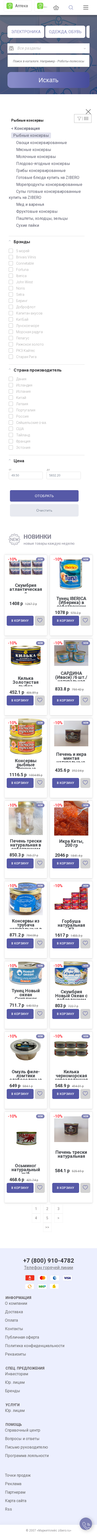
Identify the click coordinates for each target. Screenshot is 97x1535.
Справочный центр (22, 1430)
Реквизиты (15, 1354)
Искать (48, 80)
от (10, 469)
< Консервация (25, 128)
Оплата (11, 1320)
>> (47, 1227)
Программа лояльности (27, 1455)
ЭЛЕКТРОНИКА (26, 31)
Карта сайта (15, 1500)
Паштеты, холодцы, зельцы (42, 218)
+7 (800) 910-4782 (48, 1260)
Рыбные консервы (31, 135)
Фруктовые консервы (37, 211)
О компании (16, 1303)
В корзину (20, 620)
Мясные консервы (33, 149)
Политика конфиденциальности (34, 1345)
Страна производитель (38, 370)
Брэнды (22, 241)
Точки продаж (18, 1475)
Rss (8, 1509)
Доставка (14, 1311)
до (48, 469)
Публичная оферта (22, 1337)
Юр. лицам (15, 1382)
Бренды (12, 1390)
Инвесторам (16, 1374)
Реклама (13, 1483)
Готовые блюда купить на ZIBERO (47, 177)
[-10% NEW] (71, 639)
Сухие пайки (27, 225)
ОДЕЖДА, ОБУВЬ (65, 31)
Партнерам (15, 1492)
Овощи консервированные (41, 142)
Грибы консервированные (41, 170)
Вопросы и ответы (22, 1438)
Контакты (14, 1328)
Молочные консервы (36, 156)
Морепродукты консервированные (49, 184)
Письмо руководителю (26, 1447)
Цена (19, 460)
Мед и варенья (30, 204)
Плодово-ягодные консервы (43, 163)
